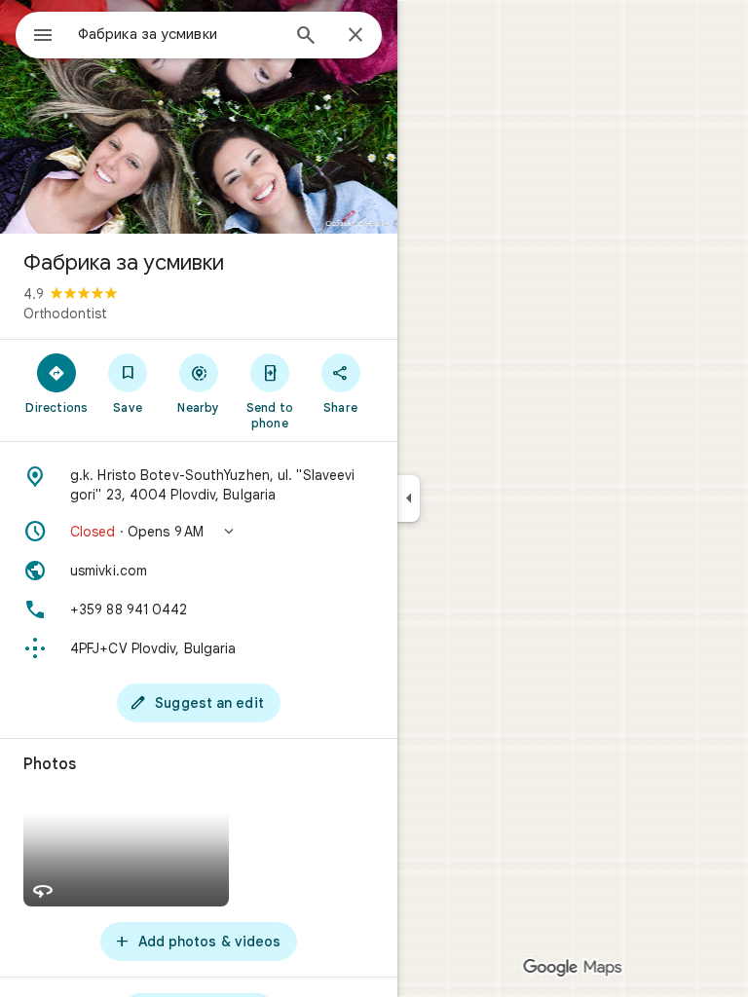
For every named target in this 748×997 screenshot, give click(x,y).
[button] (198, 531)
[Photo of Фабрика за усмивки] (198, 117)
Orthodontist (65, 313)
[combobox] (178, 34)
